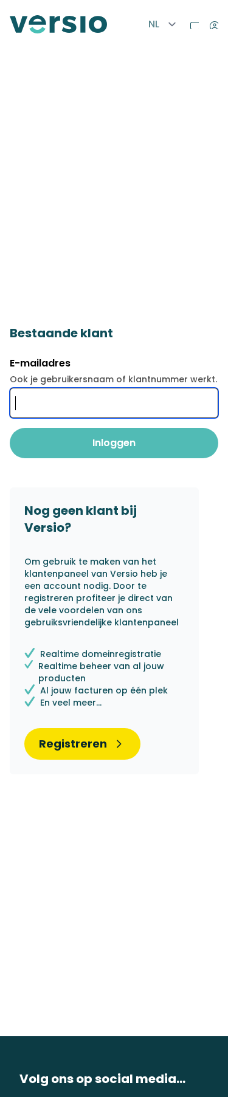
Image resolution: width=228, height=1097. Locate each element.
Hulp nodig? (191, 22)
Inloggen (114, 443)
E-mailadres (40, 363)
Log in (211, 22)
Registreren (73, 743)
